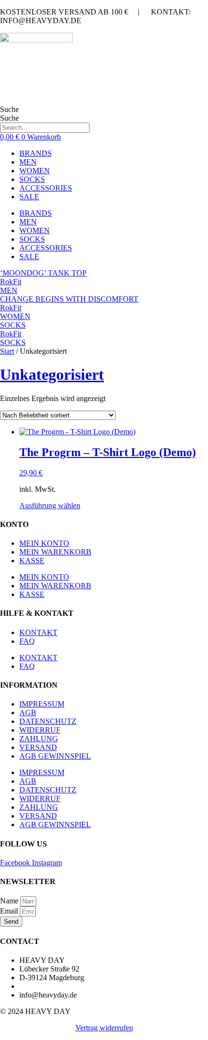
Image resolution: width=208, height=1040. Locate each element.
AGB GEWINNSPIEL (55, 756)
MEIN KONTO (44, 543)
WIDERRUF (39, 730)
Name (10, 901)
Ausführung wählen (49, 505)
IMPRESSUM (41, 704)
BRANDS (35, 153)
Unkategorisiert (52, 374)
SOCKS (32, 179)
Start (7, 351)
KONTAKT (38, 632)
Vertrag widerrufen (104, 1028)
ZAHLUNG (38, 739)
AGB (27, 712)
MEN (28, 162)
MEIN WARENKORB (55, 552)
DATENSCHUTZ (47, 721)
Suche (9, 109)
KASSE (32, 560)
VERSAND (38, 747)
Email (10, 911)
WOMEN (34, 170)
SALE (29, 197)
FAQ (27, 641)
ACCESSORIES (45, 188)
